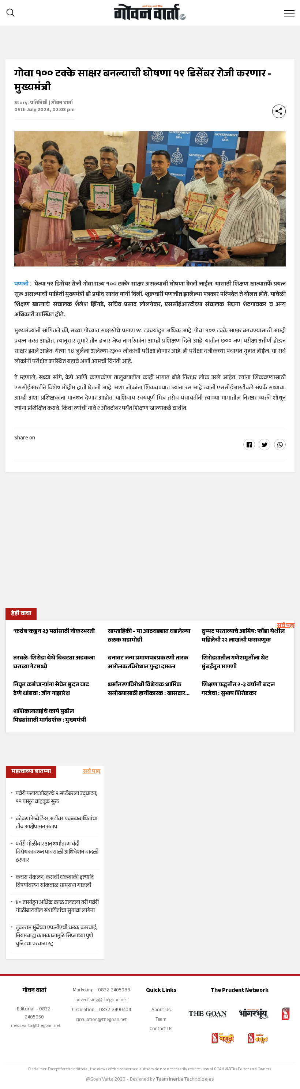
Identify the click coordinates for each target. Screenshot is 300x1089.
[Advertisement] (150, 538)
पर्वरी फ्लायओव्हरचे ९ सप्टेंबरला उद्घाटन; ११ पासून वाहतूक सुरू (56, 798)
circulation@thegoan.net (101, 1020)
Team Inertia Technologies (185, 1079)
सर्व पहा (286, 626)
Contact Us (161, 1029)
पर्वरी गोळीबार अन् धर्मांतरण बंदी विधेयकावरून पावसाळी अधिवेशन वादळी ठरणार (57, 853)
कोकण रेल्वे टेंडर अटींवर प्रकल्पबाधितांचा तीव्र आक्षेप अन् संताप (56, 824)
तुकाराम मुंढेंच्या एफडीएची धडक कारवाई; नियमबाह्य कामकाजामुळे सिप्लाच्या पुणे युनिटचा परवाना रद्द (56, 936)
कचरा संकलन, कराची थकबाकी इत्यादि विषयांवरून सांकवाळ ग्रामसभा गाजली (55, 882)
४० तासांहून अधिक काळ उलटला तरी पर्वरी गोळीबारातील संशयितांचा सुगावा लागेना (57, 907)
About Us (160, 1010)
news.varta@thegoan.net (36, 1026)
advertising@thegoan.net (101, 1001)
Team (160, 1020)
